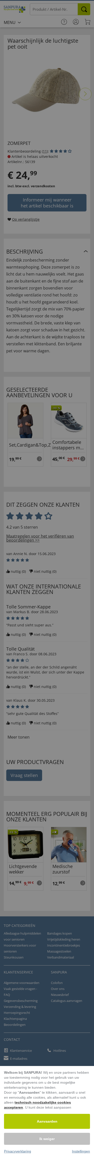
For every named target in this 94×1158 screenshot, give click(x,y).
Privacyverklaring (17, 1151)
